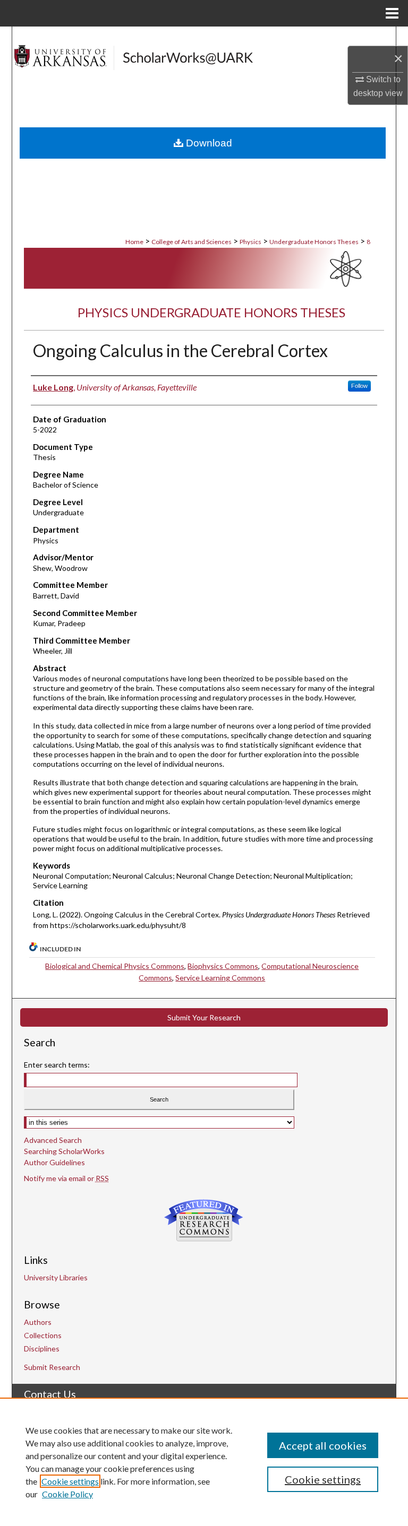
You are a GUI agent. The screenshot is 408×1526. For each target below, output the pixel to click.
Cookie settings (70, 1481)
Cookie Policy (67, 1494)
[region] (204, 1462)
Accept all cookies (323, 1445)
